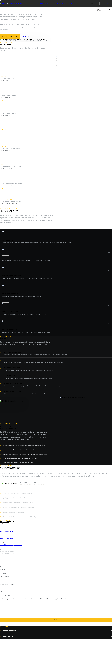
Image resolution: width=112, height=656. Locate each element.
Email (2, 581)
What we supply (49, 3)
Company (3, 573)
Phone (2, 588)
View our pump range (10, 36)
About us (66, 3)
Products (39, 3)
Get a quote (28, 36)
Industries (59, 3)
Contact (72, 3)
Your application (6, 595)
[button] (56, 76)
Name (1, 566)
